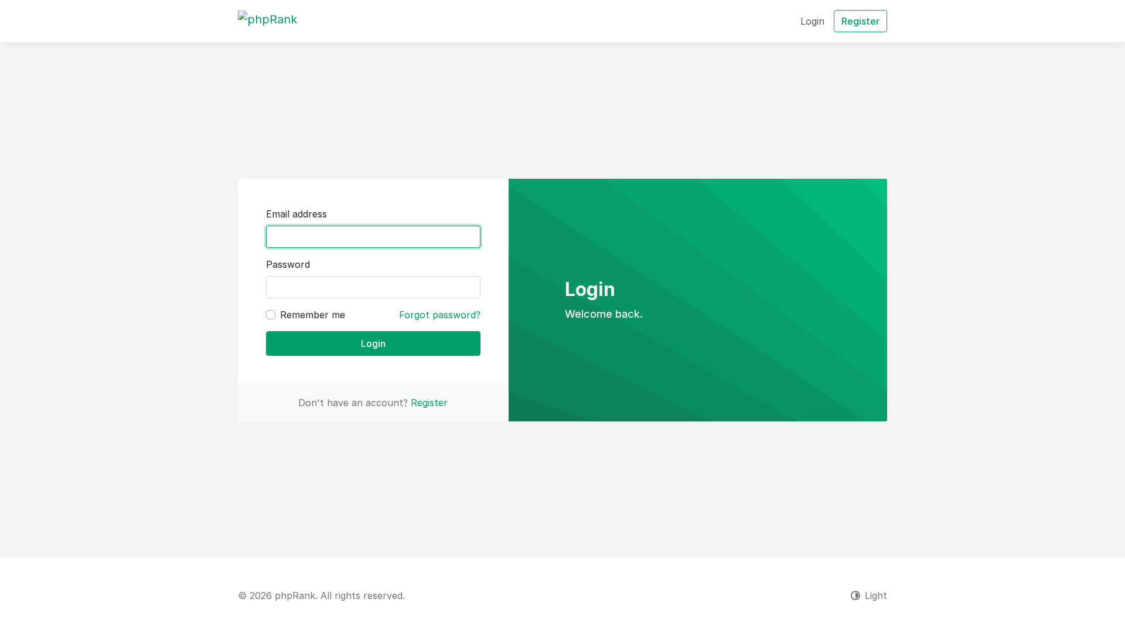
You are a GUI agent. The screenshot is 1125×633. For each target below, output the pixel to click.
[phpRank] (267, 21)
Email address (296, 214)
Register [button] (860, 21)
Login (373, 343)
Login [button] (812, 21)
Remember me (312, 315)
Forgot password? (439, 315)
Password (288, 264)
